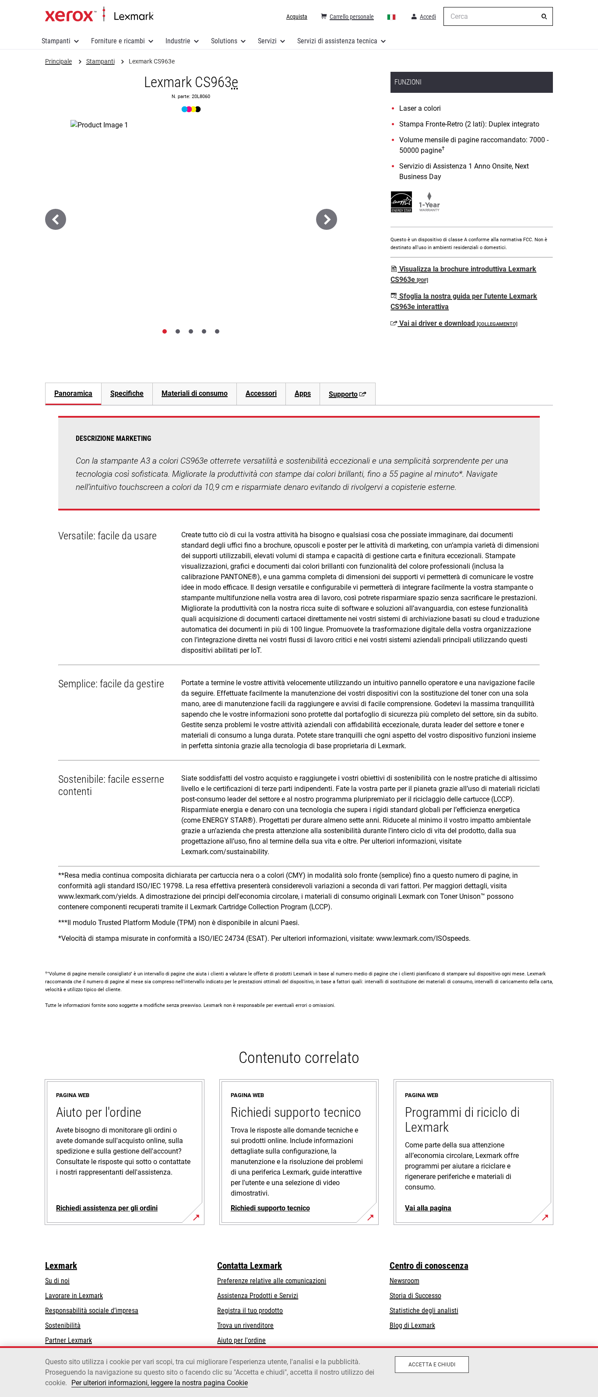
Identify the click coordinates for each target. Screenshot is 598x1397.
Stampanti (56, 41)
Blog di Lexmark (412, 1325)
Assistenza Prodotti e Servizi (257, 1295)
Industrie (177, 41)
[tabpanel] (299, 682)
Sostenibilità (63, 1325)
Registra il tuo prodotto (250, 1310)
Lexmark (61, 1265)
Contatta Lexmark (249, 1265)
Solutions (224, 41)
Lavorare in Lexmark (74, 1295)
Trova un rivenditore (245, 1325)
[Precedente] (55, 219)
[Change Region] (391, 16)
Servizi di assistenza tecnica (337, 41)
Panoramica (73, 393)
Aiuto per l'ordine (241, 1340)
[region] (299, 1371)
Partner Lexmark (68, 1340)
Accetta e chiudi (431, 1365)
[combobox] (498, 16)
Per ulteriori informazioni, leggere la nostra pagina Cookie (159, 1383)
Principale (99, 14)
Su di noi (57, 1281)
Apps (303, 393)
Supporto (343, 394)
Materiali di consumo (195, 393)
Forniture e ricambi (118, 41)
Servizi (267, 41)
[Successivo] (326, 219)
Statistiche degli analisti (424, 1310)
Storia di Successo (415, 1295)
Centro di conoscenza (429, 1265)
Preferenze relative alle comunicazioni (271, 1281)
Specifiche (127, 393)
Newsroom (404, 1281)
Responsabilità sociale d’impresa (91, 1310)
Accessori (261, 393)
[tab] (164, 331)
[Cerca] (544, 16)
